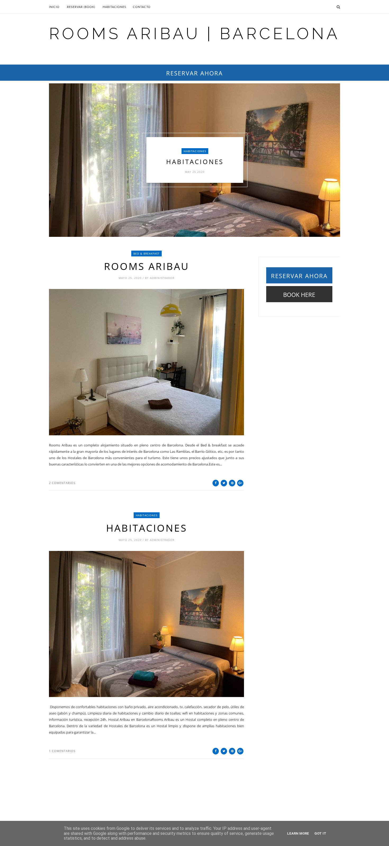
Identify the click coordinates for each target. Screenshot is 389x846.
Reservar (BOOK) (81, 6)
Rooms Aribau (146, 266)
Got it (320, 833)
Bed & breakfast (146, 253)
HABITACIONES (195, 151)
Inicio (54, 6)
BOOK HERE (299, 294)
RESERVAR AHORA (194, 73)
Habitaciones (114, 6)
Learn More (298, 833)
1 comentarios (62, 751)
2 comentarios (62, 483)
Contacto (142, 6)
